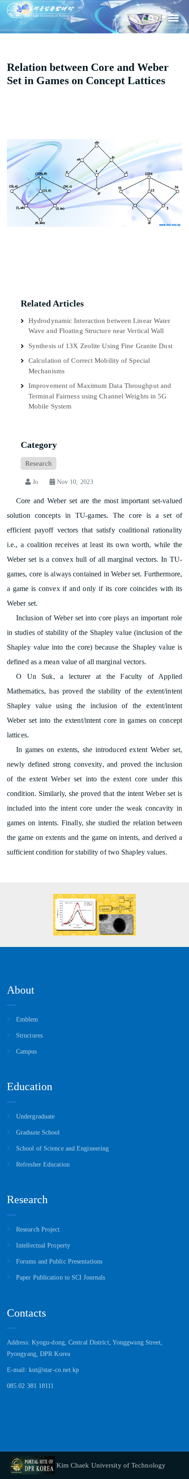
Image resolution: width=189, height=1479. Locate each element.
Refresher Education (43, 1164)
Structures (29, 1035)
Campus (26, 1051)
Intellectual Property (43, 1245)
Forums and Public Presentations (59, 1261)
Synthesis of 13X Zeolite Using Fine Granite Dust (100, 346)
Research (38, 463)
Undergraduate (35, 1116)
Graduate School (38, 1132)
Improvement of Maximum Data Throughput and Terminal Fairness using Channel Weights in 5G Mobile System (99, 396)
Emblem (27, 1019)
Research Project (38, 1229)
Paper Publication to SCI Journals (60, 1277)
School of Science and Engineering (62, 1148)
